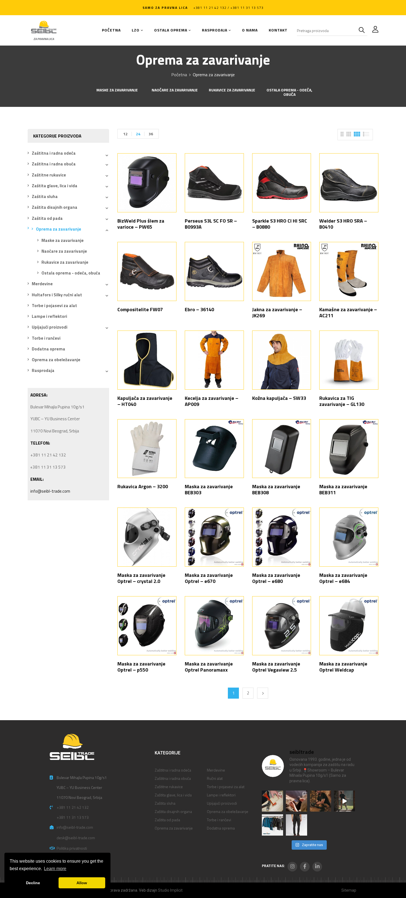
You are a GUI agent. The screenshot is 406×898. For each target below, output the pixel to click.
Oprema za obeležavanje (56, 359)
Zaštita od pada (47, 218)
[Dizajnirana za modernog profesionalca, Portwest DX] (272, 825)
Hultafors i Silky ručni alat (57, 295)
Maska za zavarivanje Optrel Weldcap (343, 667)
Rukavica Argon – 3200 (142, 486)
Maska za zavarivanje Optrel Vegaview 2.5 (276, 667)
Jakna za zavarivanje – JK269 (277, 312)
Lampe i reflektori (49, 316)
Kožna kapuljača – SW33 (279, 398)
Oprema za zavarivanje (58, 229)
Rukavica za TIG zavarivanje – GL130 (341, 401)
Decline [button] (33, 883)
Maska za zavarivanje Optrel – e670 (209, 578)
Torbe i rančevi (46, 338)
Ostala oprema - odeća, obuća (289, 92)
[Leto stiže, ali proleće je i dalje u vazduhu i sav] (296, 801)
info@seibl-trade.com (50, 491)
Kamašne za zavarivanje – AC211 (348, 312)
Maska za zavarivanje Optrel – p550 (141, 667)
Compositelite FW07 (140, 309)
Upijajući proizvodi (49, 327)
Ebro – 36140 (199, 309)
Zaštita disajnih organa (54, 207)
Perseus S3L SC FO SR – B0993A (211, 224)
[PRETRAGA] (362, 30)
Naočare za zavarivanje (175, 90)
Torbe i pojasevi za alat (54, 305)
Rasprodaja (43, 370)
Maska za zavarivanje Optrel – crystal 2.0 (141, 578)
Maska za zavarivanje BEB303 (209, 489)
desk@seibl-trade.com (76, 838)
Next (262, 693)
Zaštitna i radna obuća (54, 164)
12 (125, 134)
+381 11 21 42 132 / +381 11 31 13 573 (228, 7)
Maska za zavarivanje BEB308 (276, 489)
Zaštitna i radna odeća (54, 153)
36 (151, 134)
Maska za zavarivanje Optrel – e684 (343, 578)
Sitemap (348, 890)
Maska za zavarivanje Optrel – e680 (276, 578)
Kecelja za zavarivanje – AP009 (211, 401)
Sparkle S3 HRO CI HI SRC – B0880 (279, 224)
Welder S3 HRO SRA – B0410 (343, 224)
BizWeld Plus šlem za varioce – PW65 (140, 224)
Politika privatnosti (72, 848)
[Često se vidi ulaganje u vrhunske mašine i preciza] (344, 801)
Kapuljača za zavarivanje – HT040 (144, 401)
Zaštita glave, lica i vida (54, 186)
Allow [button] (82, 883)
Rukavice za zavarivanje (232, 90)
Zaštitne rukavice (49, 175)
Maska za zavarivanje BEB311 (343, 489)
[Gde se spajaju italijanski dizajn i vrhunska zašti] (296, 825)
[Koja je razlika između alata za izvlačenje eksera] (272, 801)
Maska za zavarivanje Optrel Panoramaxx (209, 667)
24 (138, 134)
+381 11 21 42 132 (73, 807)
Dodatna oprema (48, 349)
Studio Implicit (170, 890)
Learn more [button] (55, 868)
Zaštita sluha (45, 196)
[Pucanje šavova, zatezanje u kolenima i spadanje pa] (320, 801)
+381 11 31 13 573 (73, 817)
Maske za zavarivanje (117, 90)
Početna (179, 74)
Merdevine (42, 284)
